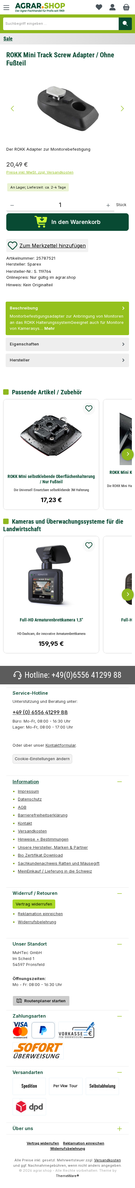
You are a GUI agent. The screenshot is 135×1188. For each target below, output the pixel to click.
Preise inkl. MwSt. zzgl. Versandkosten (39, 172)
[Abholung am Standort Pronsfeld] (102, 1086)
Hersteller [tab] (20, 360)
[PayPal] (43, 1030)
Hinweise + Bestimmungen (43, 839)
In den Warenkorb (75, 222)
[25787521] (67, 108)
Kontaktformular (61, 745)
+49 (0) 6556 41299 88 (40, 712)
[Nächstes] (122, 108)
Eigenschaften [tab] (24, 344)
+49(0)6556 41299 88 (86, 675)
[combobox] (61, 24)
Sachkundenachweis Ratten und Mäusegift (59, 863)
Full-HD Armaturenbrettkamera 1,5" (51, 619)
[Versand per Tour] (65, 1086)
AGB (22, 807)
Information (26, 781)
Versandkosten (32, 831)
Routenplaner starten (44, 1001)
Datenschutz (30, 799)
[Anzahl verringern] (12, 205)
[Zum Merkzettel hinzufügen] (89, 408)
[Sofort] (38, 1050)
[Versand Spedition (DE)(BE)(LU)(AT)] (29, 1086)
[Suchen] (125, 24)
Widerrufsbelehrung (37, 922)
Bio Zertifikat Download (40, 855)
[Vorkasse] (76, 1030)
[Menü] (6, 7)
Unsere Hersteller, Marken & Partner (53, 847)
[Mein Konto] (112, 7)
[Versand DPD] (29, 1106)
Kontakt (25, 823)
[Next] (127, 454)
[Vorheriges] (13, 108)
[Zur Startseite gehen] (40, 8)
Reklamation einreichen (40, 913)
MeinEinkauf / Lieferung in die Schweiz (55, 871)
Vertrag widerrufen (34, 904)
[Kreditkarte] (20, 1030)
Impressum (28, 791)
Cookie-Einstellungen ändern (42, 758)
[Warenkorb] (126, 7)
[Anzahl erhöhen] (108, 205)
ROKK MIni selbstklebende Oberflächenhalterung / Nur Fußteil (51, 479)
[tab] (67, 318)
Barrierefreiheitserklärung (43, 815)
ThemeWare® (67, 1176)
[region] (67, 107)
